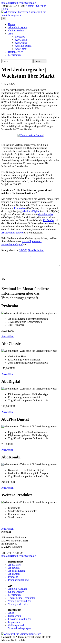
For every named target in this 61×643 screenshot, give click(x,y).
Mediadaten (14, 54)
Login (4, 8)
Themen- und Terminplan (21, 597)
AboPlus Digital (23, 45)
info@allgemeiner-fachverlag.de (18, 2)
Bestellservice (15, 51)
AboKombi (21, 48)
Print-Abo (19, 208)
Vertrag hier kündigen (19, 601)
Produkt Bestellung (18, 579)
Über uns (41, 5)
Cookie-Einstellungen (19, 619)
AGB (11, 612)
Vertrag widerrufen (18, 604)
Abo (10, 33)
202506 (23, 250)
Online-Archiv (16, 30)
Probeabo (20, 36)
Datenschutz (14, 615)
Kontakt (30, 5)
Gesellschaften (36, 250)
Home (11, 24)
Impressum (14, 622)
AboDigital (21, 42)
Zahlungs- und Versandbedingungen (19, 627)
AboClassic (21, 39)
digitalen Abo (45, 214)
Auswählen (7, 336)
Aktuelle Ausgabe (17, 27)
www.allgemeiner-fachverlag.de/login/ (21, 243)
